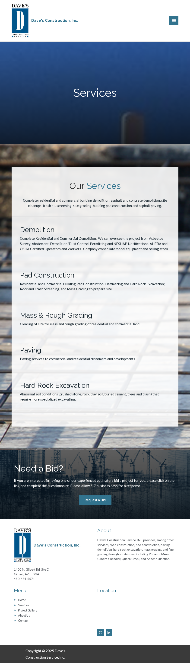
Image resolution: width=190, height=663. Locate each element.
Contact (23, 620)
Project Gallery (27, 610)
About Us (24, 615)
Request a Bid (95, 500)
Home (22, 600)
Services (23, 605)
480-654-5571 (24, 579)
